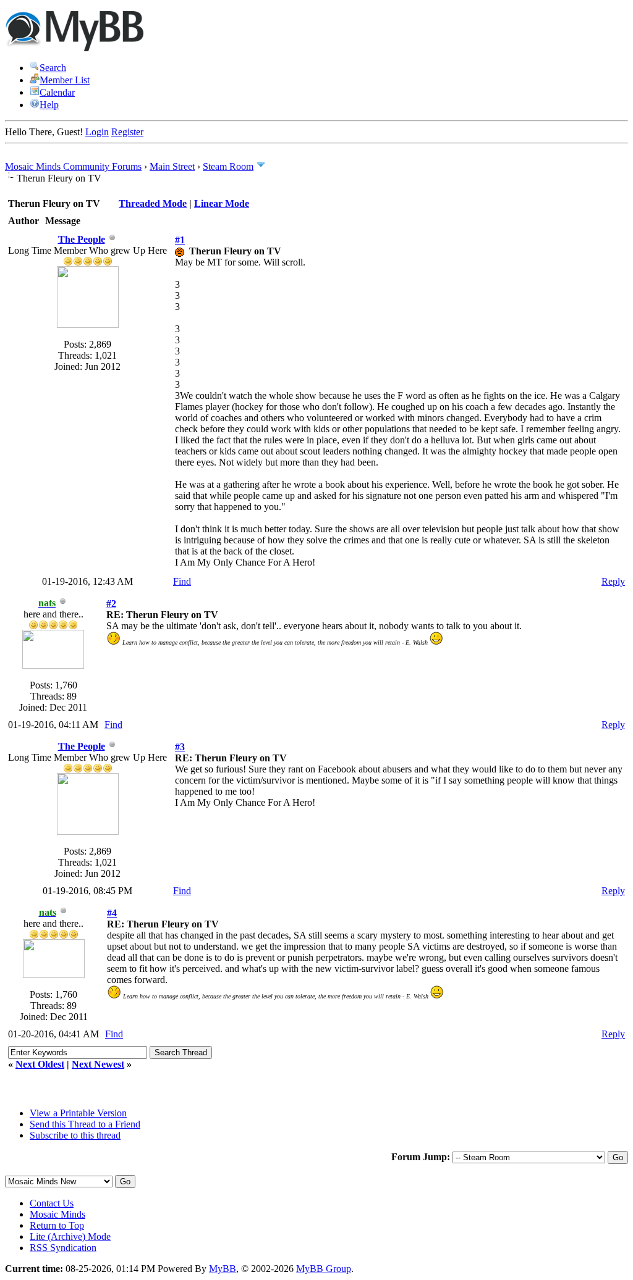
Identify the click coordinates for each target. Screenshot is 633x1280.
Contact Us (52, 1203)
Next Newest (98, 1064)
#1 (180, 240)
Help (49, 104)
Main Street (172, 166)
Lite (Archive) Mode (70, 1236)
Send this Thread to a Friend (85, 1124)
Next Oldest (39, 1064)
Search (53, 67)
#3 (180, 747)
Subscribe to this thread (75, 1135)
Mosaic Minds (57, 1214)
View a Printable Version (78, 1113)
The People (81, 239)
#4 (112, 913)
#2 (111, 603)
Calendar (57, 92)
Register (127, 132)
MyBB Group (323, 1268)
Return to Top (57, 1225)
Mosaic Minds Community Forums (73, 166)
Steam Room (228, 166)
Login (97, 132)
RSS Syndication (63, 1247)
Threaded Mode (153, 203)
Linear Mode (221, 203)
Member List (65, 80)
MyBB (222, 1268)
